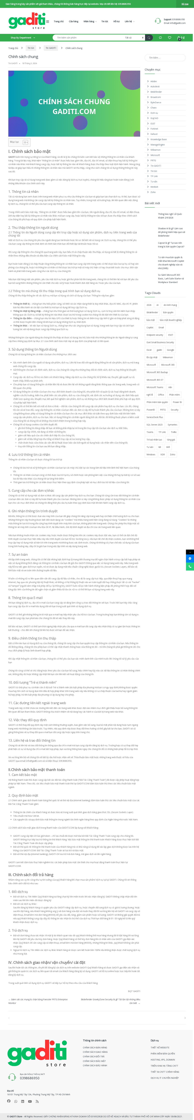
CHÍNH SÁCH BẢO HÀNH (95, 1065)
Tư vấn (154, 181)
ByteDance (156, 102)
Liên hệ (128, 21)
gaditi (159, 349)
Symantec (172, 424)
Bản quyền (168, 312)
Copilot (150, 327)
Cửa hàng (73, 21)
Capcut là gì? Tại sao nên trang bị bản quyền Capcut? (171, 244)
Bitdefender (156, 91)
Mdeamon (156, 149)
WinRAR (154, 186)
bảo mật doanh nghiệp (171, 320)
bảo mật (151, 320)
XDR (163, 454)
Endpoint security (155, 334)
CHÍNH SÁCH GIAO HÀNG (95, 1051)
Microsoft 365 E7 (155, 379)
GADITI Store (16, 1116)
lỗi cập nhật (152, 357)
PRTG (153, 160)
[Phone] (190, 567)
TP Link (154, 176)
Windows (151, 454)
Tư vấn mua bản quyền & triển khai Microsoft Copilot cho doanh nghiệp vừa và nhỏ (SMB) (171, 263)
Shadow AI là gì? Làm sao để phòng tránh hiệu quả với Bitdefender (171, 232)
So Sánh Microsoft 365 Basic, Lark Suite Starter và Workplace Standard (171, 278)
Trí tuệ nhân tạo (154, 439)
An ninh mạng (170, 304)
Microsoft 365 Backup (157, 372)
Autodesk (155, 86)
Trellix (173, 432)
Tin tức (104, 21)
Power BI (177, 402)
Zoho (153, 192)
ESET (153, 123)
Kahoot (154, 134)
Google (170, 349)
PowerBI (151, 409)
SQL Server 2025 (155, 424)
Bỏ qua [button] (185, 3)
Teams (150, 432)
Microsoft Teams (155, 387)
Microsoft (155, 155)
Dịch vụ (154, 112)
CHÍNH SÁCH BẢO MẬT (94, 1061)
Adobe (154, 81)
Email (161, 327)
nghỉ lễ (150, 394)
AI (158, 304)
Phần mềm (174, 394)
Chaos (154, 107)
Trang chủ (59, 21)
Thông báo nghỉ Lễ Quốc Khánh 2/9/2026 (170, 216)
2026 (149, 304)
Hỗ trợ (116, 21)
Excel (149, 349)
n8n (170, 387)
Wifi (168, 447)
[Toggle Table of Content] (23, 142)
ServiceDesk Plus (155, 417)
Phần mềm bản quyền (157, 402)
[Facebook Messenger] (190, 558)
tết (160, 447)
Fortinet (154, 128)
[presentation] (185, 1018)
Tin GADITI (51, 47)
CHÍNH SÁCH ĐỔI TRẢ (93, 1056)
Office (161, 394)
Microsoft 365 (168, 364)
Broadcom (156, 97)
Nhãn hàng (89, 21)
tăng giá (171, 439)
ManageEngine (158, 144)
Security (174, 409)
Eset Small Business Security (160, 342)
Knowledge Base (159, 139)
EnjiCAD (154, 118)
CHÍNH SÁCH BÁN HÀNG (95, 1047)
